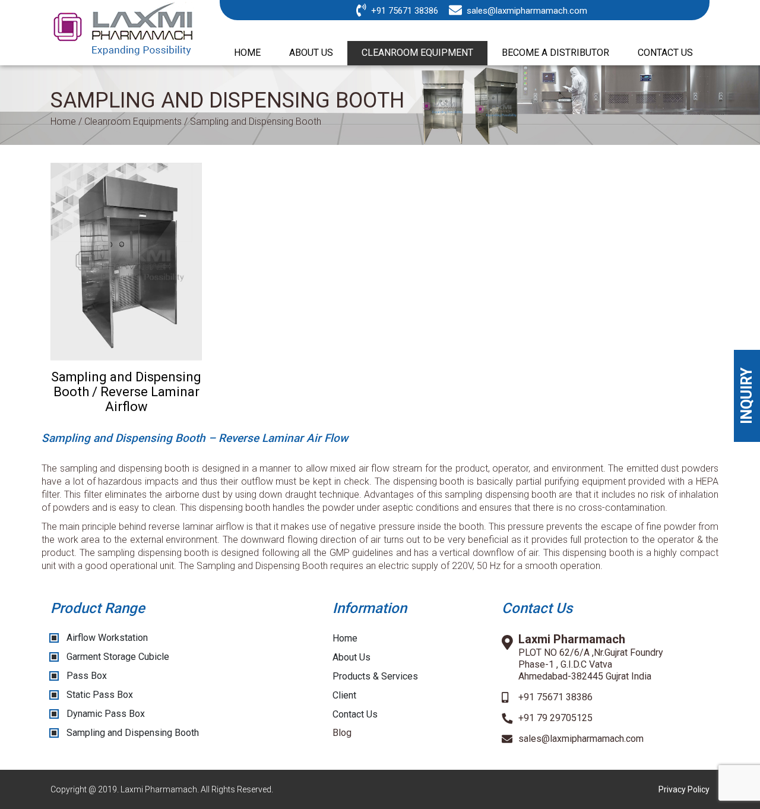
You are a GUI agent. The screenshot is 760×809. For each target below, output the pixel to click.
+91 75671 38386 (404, 10)
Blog (342, 732)
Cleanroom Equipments (133, 121)
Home (63, 121)
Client (344, 695)
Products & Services (375, 676)
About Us (351, 657)
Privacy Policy (684, 789)
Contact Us (355, 714)
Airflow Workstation (107, 637)
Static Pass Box (99, 694)
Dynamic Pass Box (105, 713)
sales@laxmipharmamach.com (527, 10)
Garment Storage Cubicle (117, 656)
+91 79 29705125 (555, 717)
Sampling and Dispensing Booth (132, 732)
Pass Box (86, 675)
